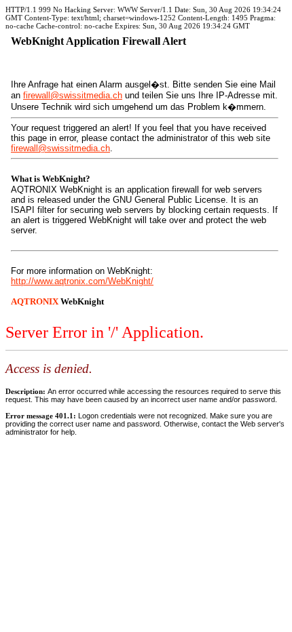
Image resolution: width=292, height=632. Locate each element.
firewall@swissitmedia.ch (72, 95)
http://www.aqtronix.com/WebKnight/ (82, 281)
